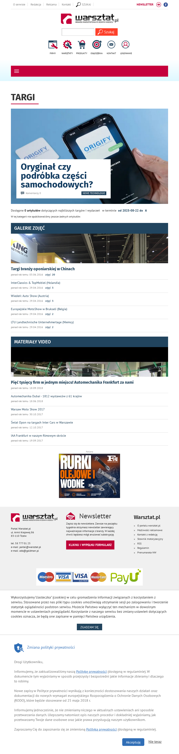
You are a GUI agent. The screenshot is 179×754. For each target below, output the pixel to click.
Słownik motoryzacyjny (150, 538)
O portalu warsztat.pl (148, 525)
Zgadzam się (91, 627)
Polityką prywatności (101, 729)
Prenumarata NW (146, 552)
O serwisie (19, 4)
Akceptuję (133, 742)
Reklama (51, 4)
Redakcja (36, 4)
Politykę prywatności (91, 671)
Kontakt (66, 4)
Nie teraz (155, 741)
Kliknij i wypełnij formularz (90, 545)
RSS (139, 543)
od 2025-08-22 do (132, 210)
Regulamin (143, 547)
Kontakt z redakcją (147, 534)
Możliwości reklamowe (149, 530)
